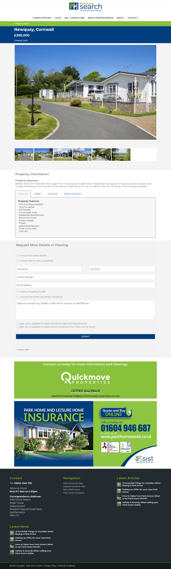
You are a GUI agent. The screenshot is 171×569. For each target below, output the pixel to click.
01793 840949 (85, 390)
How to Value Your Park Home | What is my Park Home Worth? (34, 545)
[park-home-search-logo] (85, 7)
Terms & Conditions (66, 566)
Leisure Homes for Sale (74, 486)
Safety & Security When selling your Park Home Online (33, 552)
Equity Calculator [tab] (72, 194)
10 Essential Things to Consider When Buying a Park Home (34, 532)
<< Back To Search (21, 24)
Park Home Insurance (73, 493)
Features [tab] (23, 194)
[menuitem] (42, 18)
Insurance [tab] (52, 194)
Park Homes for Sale (73, 483)
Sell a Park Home (71, 489)
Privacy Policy (50, 566)
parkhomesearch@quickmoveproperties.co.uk (86, 396)
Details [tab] (37, 194)
